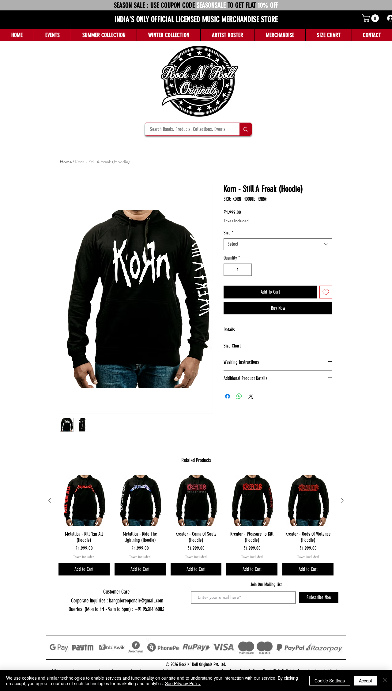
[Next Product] (342, 500)
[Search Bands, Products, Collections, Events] (245, 129)
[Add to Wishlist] (325, 292)
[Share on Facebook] (227, 396)
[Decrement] (228, 269)
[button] (371, 18)
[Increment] (246, 269)
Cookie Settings (330, 681)
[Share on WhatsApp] (239, 396)
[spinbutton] (237, 269)
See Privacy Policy (183, 683)
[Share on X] (250, 396)
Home (66, 161)
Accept (365, 681)
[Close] (384, 680)
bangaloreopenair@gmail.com (136, 600)
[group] (196, 525)
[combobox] (278, 244)
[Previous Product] (49, 500)
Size (229, 233)
